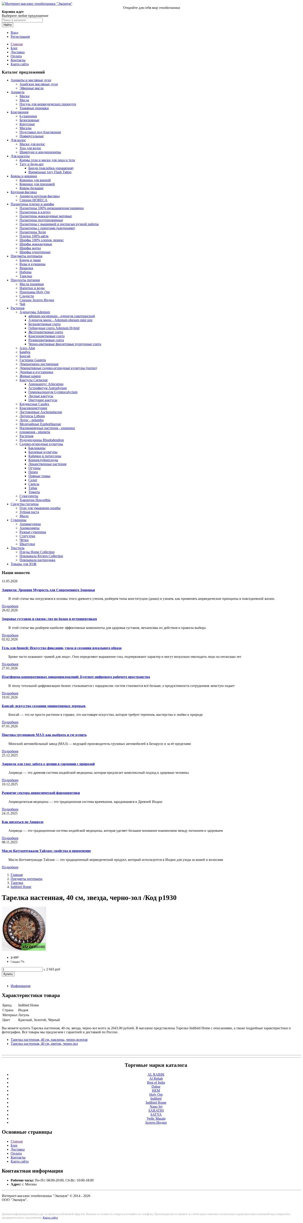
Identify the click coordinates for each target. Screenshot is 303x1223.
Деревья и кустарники (36, 372)
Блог (14, 48)
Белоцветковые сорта (44, 324)
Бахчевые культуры (42, 452)
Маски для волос (32, 144)
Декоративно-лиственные (39, 364)
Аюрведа (17, 92)
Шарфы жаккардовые (36, 244)
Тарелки (26, 276)
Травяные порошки (34, 108)
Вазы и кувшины (32, 264)
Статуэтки (27, 536)
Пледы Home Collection (37, 552)
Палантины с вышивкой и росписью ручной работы (59, 224)
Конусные (27, 124)
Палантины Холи (33, 232)
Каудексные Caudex (34, 404)
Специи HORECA (33, 200)
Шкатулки (27, 544)
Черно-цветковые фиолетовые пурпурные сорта (64, 344)
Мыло (24, 516)
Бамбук (25, 352)
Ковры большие (31, 188)
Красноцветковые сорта (46, 336)
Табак (32, 488)
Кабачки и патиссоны (44, 456)
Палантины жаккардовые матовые (46, 216)
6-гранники (28, 116)
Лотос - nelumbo (32, 420)
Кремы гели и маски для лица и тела (47, 160)
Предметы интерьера (26, 256)
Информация (20, 986)
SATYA (156, 1114)
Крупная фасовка (24, 192)
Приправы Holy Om (35, 292)
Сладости (27, 296)
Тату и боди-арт (32, 164)
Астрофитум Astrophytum (47, 388)
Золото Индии (156, 1122)
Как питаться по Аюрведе (22, 822)
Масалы (25, 128)
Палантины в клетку (35, 212)
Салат (32, 480)
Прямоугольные (32, 136)
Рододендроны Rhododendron (42, 440)
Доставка (18, 52)
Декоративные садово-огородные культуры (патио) (58, 368)
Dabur (156, 1086)
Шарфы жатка (30, 248)
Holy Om (156, 1094)
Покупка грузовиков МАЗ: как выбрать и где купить (44, 735)
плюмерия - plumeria (35, 432)
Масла (24, 100)
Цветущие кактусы (42, 400)
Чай (22, 304)
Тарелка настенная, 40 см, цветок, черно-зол (44, 1043)
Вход (14, 32)
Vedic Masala (156, 1118)
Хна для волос (30, 148)
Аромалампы (29, 528)
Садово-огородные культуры (41, 444)
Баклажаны (36, 448)
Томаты (34, 492)
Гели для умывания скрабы (40, 508)
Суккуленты (29, 496)
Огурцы (34, 468)
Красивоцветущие (33, 408)
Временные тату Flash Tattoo (49, 172)
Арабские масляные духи (39, 84)
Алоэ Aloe (27, 348)
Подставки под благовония (40, 132)
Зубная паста (29, 512)
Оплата (16, 56)
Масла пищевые (32, 284)
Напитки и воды (32, 288)
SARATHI (156, 1110)
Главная (17, 44)
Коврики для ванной (35, 180)
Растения (17, 308)
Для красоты (20, 156)
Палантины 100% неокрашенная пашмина (52, 208)
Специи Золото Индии (37, 300)
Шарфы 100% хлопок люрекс (42, 240)
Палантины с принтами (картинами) (47, 228)
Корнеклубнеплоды (43, 460)
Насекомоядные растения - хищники (47, 428)
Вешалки (26, 268)
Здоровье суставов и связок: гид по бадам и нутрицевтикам (49, 619)
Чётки (24, 540)
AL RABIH (156, 1074)
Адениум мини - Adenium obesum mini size (60, 320)
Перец (33, 472)
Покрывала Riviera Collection (41, 556)
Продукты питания (25, 280)
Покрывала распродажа (37, 560)
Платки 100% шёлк (34, 236)
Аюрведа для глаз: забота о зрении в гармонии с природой (48, 764)
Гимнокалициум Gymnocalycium (52, 392)
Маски (25, 96)
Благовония (19, 112)
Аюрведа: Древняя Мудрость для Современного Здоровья (48, 590)
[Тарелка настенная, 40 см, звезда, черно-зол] (24, 950)
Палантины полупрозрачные (41, 220)
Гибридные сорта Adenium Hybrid (53, 328)
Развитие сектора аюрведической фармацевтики (41, 793)
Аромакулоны (30, 524)
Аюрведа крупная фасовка (40, 196)
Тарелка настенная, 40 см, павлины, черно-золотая (49, 1039)
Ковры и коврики (24, 176)
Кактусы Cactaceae (34, 380)
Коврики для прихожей (37, 184)
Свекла (33, 484)
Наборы (25, 272)
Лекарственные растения (47, 464)
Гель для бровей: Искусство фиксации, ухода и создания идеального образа (62, 648)
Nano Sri (156, 1106)
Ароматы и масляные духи (31, 80)
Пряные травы (39, 476)
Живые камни (30, 376)
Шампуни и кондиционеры (40, 152)
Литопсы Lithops (32, 416)
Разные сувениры (33, 532)
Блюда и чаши (30, 260)
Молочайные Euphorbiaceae (40, 424)
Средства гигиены (25, 504)
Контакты (18, 60)
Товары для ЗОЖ (23, 564)
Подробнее (10, 606)
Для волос (18, 140)
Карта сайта (20, 64)
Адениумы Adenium (35, 312)
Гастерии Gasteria (33, 360)
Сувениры (18, 520)
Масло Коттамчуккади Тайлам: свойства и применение (46, 851)
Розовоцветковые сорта (46, 340)
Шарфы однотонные (35, 252)
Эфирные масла (31, 88)
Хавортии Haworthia (35, 500)
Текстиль (17, 548)
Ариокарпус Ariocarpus (45, 384)
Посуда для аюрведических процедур (48, 104)
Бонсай (25, 356)
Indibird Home (21, 887)
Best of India (156, 1082)
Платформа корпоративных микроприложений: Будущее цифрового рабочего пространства (76, 677)
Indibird (155, 1098)
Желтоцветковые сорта (45, 332)
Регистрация (20, 36)
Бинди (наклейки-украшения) (50, 168)
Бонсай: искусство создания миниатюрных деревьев (44, 706)
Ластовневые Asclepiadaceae (41, 412)
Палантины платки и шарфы (32, 204)
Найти (8, 24)
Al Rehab (156, 1078)
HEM (156, 1090)
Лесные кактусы (40, 396)
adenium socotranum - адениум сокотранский (61, 316)
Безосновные (29, 120)
